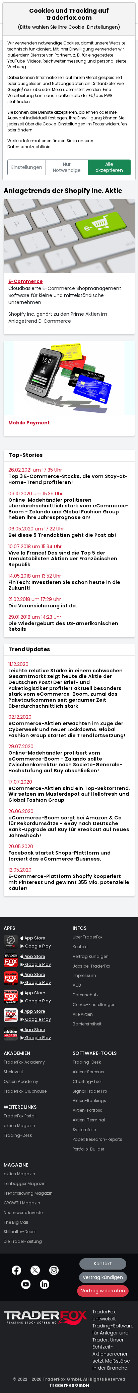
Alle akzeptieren (109, 167)
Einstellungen (26, 167)
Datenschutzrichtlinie (28, 147)
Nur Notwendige (67, 167)
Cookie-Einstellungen (64, 124)
